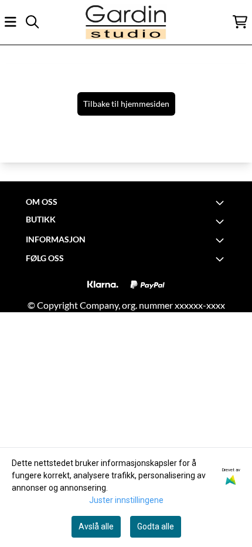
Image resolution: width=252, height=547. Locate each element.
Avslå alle (96, 526)
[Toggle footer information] (221, 202)
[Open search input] (32, 21)
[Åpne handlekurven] (240, 22)
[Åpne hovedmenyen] (10, 22)
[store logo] (126, 22)
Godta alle (155, 526)
